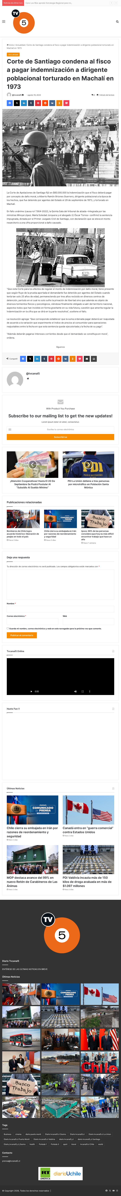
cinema (18, 1134)
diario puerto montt (33, 1134)
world (100, 1144)
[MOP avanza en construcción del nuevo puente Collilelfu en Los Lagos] (100, 1017)
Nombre (11, 603)
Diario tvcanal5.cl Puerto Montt (17, 1139)
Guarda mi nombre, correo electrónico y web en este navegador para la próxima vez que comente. (55, 628)
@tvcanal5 (16, 95)
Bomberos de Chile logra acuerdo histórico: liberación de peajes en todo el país (23, 534)
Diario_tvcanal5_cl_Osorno (15, 1144)
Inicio (11, 45)
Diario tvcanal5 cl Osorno (55, 1134)
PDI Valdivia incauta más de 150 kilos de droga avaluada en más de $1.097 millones (87, 882)
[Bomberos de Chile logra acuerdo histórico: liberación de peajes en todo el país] (23, 519)
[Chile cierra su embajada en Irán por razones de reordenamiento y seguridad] (60, 519)
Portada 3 (55, 1144)
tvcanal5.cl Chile (87, 1144)
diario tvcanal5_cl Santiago (89, 1139)
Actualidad (20, 45)
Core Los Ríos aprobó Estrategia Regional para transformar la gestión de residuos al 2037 (67, 3)
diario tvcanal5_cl (66, 1139)
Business (7, 1134)
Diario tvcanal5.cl (77, 1134)
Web (65, 616)
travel (73, 1144)
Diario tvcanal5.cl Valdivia (44, 1139)
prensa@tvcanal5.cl (11, 1161)
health (32, 1144)
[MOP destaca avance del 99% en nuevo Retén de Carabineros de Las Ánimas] (32, 859)
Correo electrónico (16, 616)
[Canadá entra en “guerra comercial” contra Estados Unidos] (88, 809)
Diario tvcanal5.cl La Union (100, 1134)
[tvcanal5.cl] (23, 21)
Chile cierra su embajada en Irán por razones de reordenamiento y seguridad (60, 534)
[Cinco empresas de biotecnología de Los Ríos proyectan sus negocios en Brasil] (100, 1062)
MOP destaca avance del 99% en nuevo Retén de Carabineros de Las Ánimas (32, 882)
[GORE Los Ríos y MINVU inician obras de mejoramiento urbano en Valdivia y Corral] (100, 1107)
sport (65, 1144)
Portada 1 (43, 1144)
